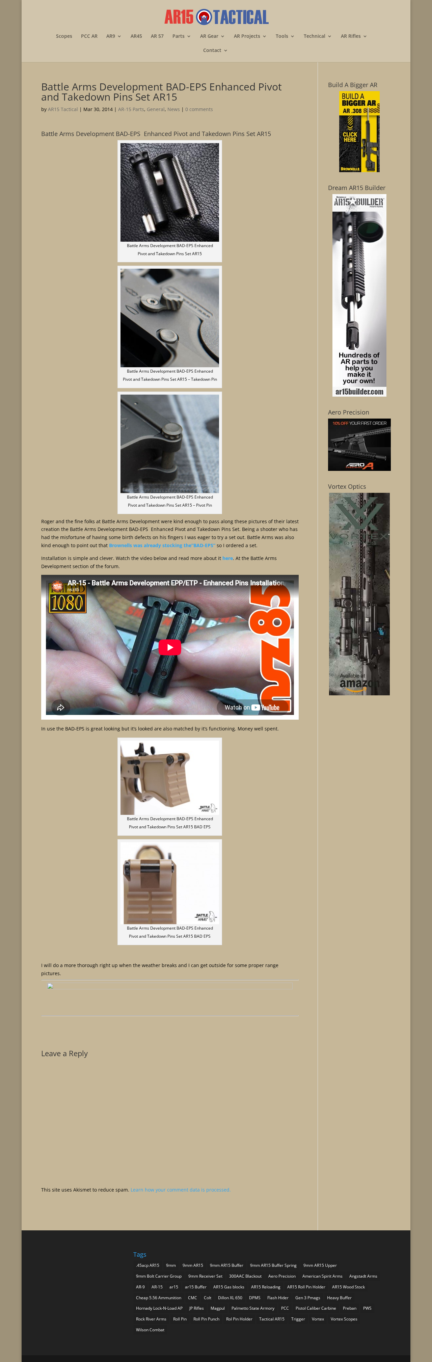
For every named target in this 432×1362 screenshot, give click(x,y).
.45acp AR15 (147, 1265)
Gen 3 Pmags (307, 1298)
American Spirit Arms (322, 1276)
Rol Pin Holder (239, 1319)
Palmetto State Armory (253, 1308)
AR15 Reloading (265, 1287)
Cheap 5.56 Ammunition (158, 1298)
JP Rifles (196, 1308)
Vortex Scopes (344, 1319)
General (156, 109)
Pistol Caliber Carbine (316, 1308)
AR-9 (140, 1287)
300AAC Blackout (245, 1276)
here (227, 558)
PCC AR (89, 36)
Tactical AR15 (272, 1319)
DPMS (255, 1298)
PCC (285, 1308)
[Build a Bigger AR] (359, 170)
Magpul (218, 1308)
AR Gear (209, 36)
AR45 (136, 36)
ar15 (173, 1287)
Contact (212, 50)
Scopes (64, 36)
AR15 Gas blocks (228, 1287)
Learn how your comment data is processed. (181, 1189)
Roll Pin (180, 1319)
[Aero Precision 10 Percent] (359, 469)
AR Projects (247, 36)
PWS (367, 1308)
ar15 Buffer (196, 1287)
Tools (282, 36)
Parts (178, 36)
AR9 (110, 36)
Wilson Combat (150, 1330)
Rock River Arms (151, 1319)
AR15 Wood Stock (348, 1287)
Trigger (298, 1319)
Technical (314, 36)
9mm (171, 1265)
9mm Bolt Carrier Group (159, 1276)
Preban (349, 1308)
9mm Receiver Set (205, 1276)
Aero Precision (282, 1276)
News (173, 109)
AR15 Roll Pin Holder (306, 1287)
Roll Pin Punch (206, 1319)
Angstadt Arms (363, 1276)
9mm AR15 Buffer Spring (273, 1265)
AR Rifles (351, 36)
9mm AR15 (193, 1265)
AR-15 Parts (131, 109)
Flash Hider (278, 1298)
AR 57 (157, 36)
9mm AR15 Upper (320, 1265)
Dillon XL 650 (230, 1298)
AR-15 (157, 1287)
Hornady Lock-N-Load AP (159, 1308)
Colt (207, 1298)
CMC (192, 1298)
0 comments (199, 109)
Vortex (318, 1319)
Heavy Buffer (339, 1298)
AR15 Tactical (63, 109)
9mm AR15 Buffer (226, 1265)
